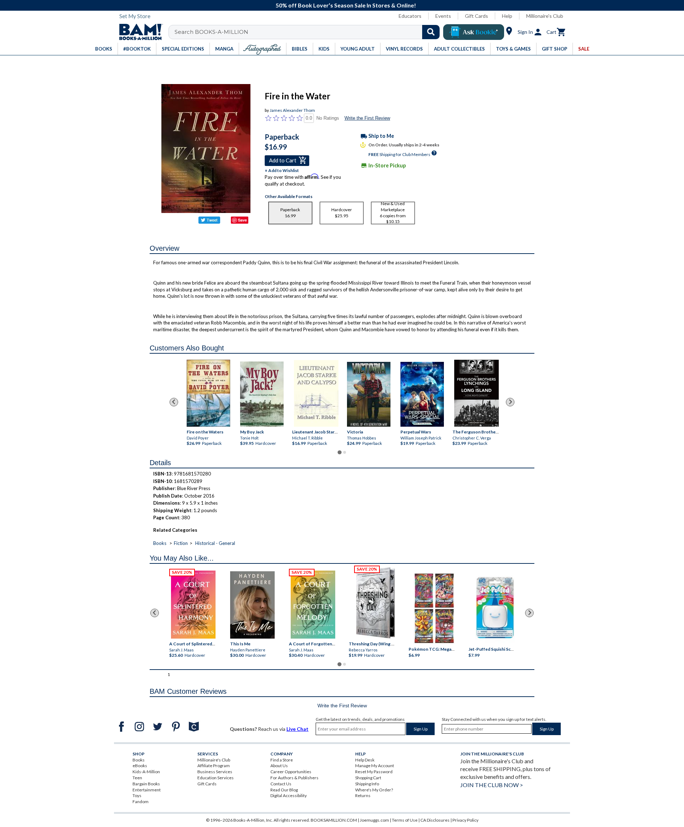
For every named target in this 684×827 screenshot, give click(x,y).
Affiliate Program (213, 765)
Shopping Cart (368, 777)
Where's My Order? (374, 789)
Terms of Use (405, 820)
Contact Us (280, 783)
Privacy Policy (465, 820)
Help (507, 16)
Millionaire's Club (544, 16)
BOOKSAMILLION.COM (334, 820)
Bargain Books (146, 783)
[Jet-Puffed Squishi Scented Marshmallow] (495, 608)
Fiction (181, 543)
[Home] (138, 32)
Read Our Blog (284, 789)
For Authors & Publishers (294, 777)
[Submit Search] (431, 32)
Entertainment (147, 789)
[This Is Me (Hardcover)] (252, 605)
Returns (362, 795)
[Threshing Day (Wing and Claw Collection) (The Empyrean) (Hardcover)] (375, 603)
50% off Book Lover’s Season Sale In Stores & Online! (346, 5)
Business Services (214, 771)
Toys (137, 795)
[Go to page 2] (344, 452)
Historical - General (215, 543)
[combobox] (309, 32)
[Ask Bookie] (473, 32)
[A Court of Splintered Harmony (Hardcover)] (193, 605)
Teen (137, 777)
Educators (410, 16)
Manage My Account (374, 765)
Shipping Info (367, 783)
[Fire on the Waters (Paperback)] (208, 393)
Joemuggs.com (374, 820)
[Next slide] (510, 402)
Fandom (141, 801)
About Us (279, 765)
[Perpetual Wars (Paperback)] (422, 394)
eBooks (140, 765)
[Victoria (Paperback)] (368, 394)
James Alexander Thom (292, 110)
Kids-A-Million (146, 771)
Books (159, 543)
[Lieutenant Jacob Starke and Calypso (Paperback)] (316, 393)
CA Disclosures (435, 820)
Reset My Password (374, 771)
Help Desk (364, 760)
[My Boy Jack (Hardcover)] (262, 394)
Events (443, 16)
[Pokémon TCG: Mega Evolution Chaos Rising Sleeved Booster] (434, 608)
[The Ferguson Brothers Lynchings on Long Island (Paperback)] (476, 393)
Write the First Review (367, 118)
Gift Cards (476, 16)
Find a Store (281, 760)
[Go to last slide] (174, 402)
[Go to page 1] (339, 452)
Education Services (215, 777)
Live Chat (297, 729)
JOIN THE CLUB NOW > (491, 784)
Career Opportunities (290, 771)
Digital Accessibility (288, 795)
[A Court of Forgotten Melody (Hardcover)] (313, 605)
